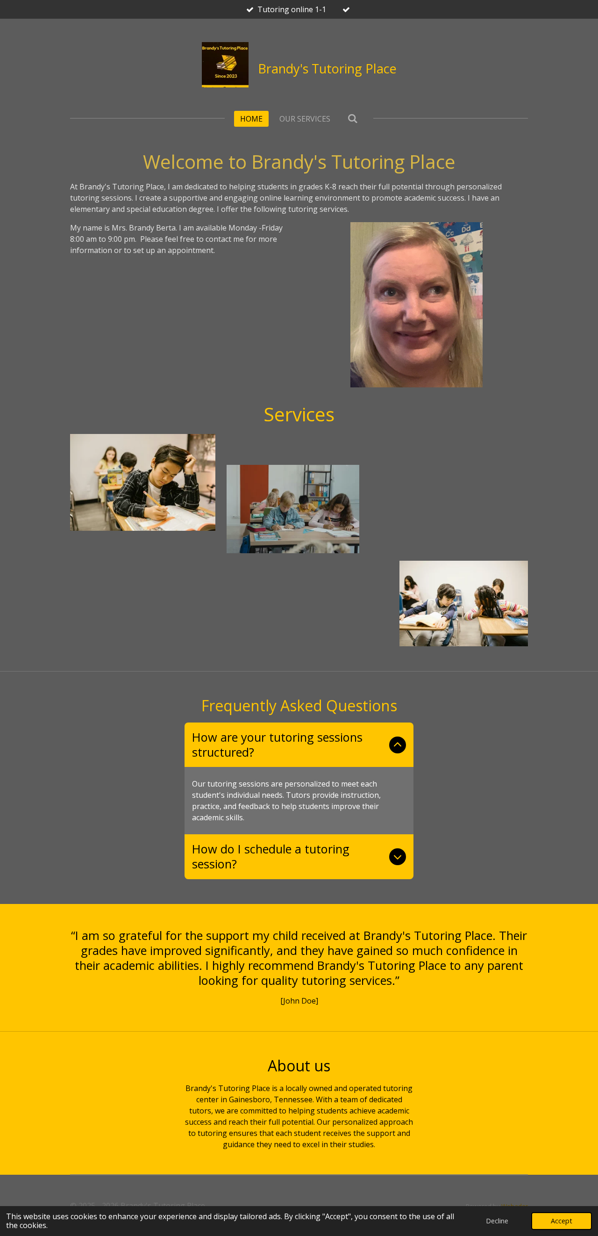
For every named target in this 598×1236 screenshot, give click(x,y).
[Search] (352, 118)
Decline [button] (497, 1220)
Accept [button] (561, 1220)
